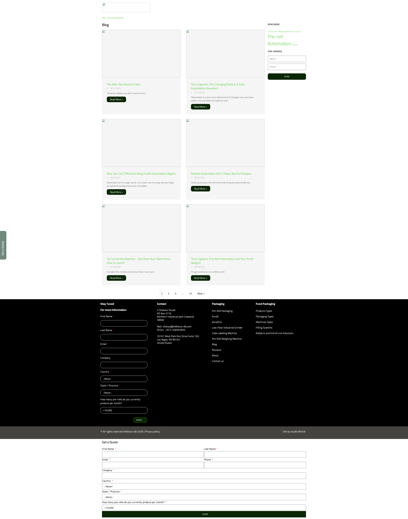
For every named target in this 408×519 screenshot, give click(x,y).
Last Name (106, 330)
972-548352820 (176, 329)
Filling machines (284, 31)
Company (105, 358)
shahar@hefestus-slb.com (177, 326)
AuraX (215, 316)
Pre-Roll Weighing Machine (227, 338)
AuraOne (217, 322)
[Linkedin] (258, 337)
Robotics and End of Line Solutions (274, 333)
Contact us (218, 361)
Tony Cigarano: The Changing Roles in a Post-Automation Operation (218, 86)
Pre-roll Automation (113, 17)
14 (190, 293)
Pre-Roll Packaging (222, 310)
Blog (214, 344)
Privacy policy (152, 431)
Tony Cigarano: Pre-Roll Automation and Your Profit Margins (222, 260)
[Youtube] (266, 337)
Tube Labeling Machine (224, 333)
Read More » (116, 99)
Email (103, 344)
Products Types (264, 310)
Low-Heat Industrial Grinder (227, 327)
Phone (207, 459)
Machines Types (264, 322)
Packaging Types (264, 316)
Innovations (296, 31)
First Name (106, 316)
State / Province (109, 386)
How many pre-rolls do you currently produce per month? (120, 401)
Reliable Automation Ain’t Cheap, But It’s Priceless (221, 173)
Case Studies (272, 31)
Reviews (295, 44)
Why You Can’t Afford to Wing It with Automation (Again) (141, 173)
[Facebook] (274, 337)
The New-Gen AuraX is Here (123, 84)
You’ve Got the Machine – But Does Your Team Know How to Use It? (138, 260)
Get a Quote (2, 248)
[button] (301, 10)
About (215, 355)
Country (105, 372)
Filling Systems (264, 327)
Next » (201, 293)
